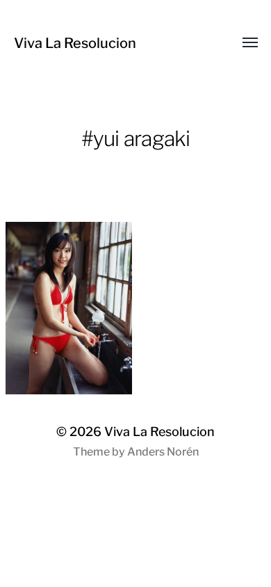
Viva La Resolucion (75, 43)
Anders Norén (163, 451)
